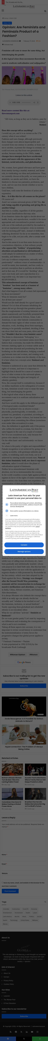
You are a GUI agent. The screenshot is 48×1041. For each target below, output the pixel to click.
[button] (24, 515)
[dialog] (24, 520)
